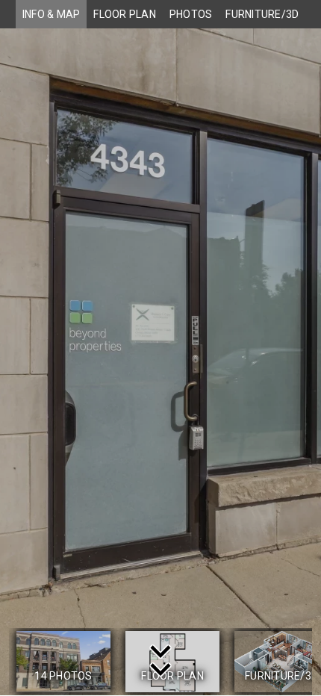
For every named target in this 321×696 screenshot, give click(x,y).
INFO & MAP (51, 14)
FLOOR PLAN (124, 14)
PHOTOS (191, 14)
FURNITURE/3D (262, 14)
